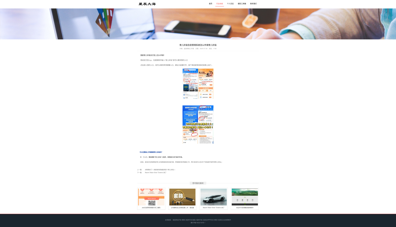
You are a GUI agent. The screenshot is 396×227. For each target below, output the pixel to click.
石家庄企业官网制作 (224, 220)
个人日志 (230, 3)
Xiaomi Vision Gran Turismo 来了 (155, 172)
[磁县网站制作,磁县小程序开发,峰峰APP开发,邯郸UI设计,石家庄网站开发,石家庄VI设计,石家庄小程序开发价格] (147, 5)
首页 (210, 3)
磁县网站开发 (177, 220)
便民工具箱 (242, 3)
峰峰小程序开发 (187, 220)
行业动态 (219, 3)
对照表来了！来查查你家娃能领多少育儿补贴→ (160, 170)
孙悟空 (215, 220)
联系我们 (253, 3)
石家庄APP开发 (208, 220)
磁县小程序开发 (197, 220)
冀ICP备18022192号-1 (198, 223)
